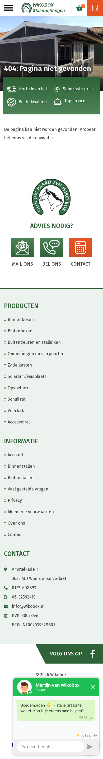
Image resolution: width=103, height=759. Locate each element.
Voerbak (16, 410)
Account (15, 454)
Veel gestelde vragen (28, 489)
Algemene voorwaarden (31, 511)
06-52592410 (24, 597)
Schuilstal (17, 399)
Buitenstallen (21, 477)
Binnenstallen (21, 466)
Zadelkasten (20, 365)
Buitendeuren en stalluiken (34, 342)
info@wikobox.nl (28, 606)
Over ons (16, 523)
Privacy (15, 500)
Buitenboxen (20, 330)
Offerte (95, 8)
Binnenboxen (21, 319)
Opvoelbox (18, 387)
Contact (15, 534)
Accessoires (19, 422)
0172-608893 (24, 587)
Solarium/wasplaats (27, 376)
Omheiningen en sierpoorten (36, 353)
